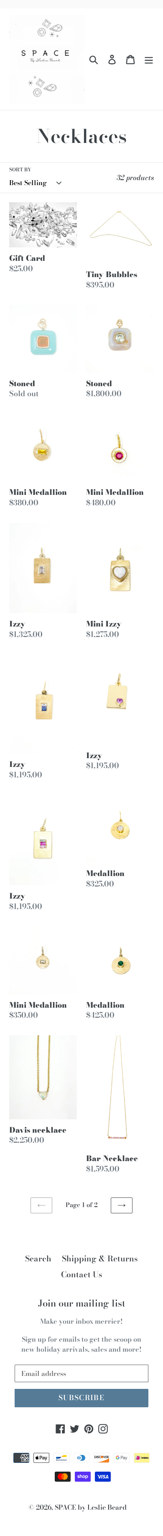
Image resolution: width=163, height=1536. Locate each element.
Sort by (20, 169)
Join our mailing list (81, 1303)
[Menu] (149, 59)
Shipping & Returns (100, 1259)
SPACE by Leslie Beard (91, 1507)
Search (38, 1259)
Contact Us (81, 1275)
